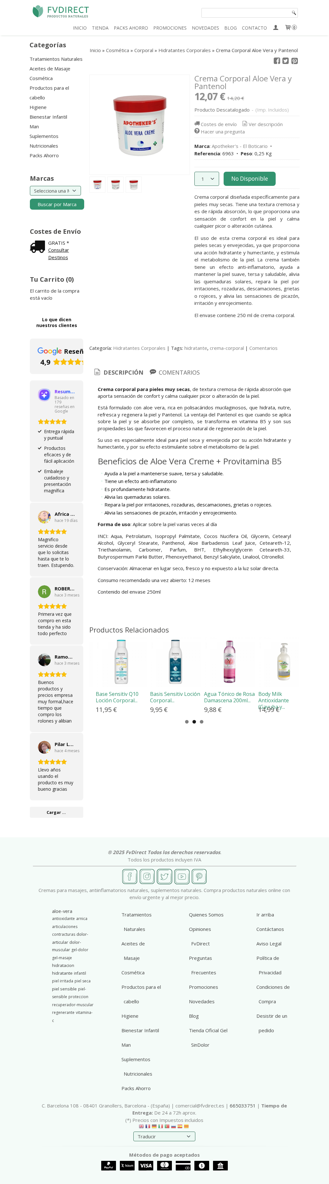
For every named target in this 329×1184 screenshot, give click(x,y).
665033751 (243, 1105)
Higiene (38, 107)
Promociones (203, 987)
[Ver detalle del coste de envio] (39, 247)
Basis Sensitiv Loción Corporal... (175, 697)
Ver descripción (266, 124)
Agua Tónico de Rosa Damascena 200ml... (229, 697)
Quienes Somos (206, 914)
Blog (194, 1016)
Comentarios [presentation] (178, 372)
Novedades (202, 1001)
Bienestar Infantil (48, 117)
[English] (141, 1128)
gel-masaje (62, 958)
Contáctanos (270, 929)
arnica (81, 918)
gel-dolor (79, 949)
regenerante (63, 1012)
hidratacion (63, 965)
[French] (147, 1128)
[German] (154, 1128)
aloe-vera (62, 911)
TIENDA (100, 28)
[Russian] (173, 1128)
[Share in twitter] (285, 61)
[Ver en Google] (44, 517)
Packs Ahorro (44, 155)
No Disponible (249, 178)
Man (34, 126)
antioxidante (63, 918)
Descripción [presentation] (122, 372)
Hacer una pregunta (223, 131)
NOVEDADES (205, 28)
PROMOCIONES (170, 28)
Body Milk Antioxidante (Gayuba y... (273, 700)
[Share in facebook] (276, 61)
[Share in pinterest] (294, 61)
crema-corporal (227, 348)
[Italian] (160, 1128)
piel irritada (62, 981)
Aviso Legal (268, 943)
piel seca (83, 981)
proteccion (78, 996)
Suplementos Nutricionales (44, 141)
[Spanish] (179, 1128)
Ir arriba (265, 914)
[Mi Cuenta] (275, 28)
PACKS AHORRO (131, 28)
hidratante (195, 348)
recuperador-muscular (72, 1004)
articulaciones (64, 926)
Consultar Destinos (58, 253)
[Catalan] (187, 1128)
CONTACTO (254, 28)
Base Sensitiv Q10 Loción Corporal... (117, 697)
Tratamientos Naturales (56, 59)
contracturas (63, 934)
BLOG (230, 28)
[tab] (118, 372)
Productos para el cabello (49, 93)
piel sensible (64, 989)
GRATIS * (58, 243)
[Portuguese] (167, 1128)
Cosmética (41, 78)
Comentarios (263, 348)
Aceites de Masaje (50, 68)
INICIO (80, 28)
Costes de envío (219, 124)
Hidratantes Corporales (139, 348)
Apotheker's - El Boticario (240, 146)
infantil (80, 973)
